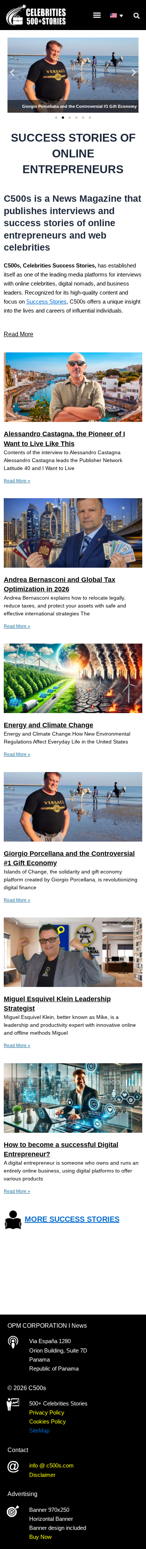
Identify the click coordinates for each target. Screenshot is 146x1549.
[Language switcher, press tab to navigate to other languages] (117, 16)
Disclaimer (42, 1475)
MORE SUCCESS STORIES (72, 1219)
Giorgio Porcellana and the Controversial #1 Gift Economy (79, 106)
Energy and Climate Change (48, 725)
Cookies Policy (47, 1422)
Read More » (17, 481)
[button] (136, 15)
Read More (18, 334)
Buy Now (40, 1537)
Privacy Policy (46, 1413)
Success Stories (46, 302)
